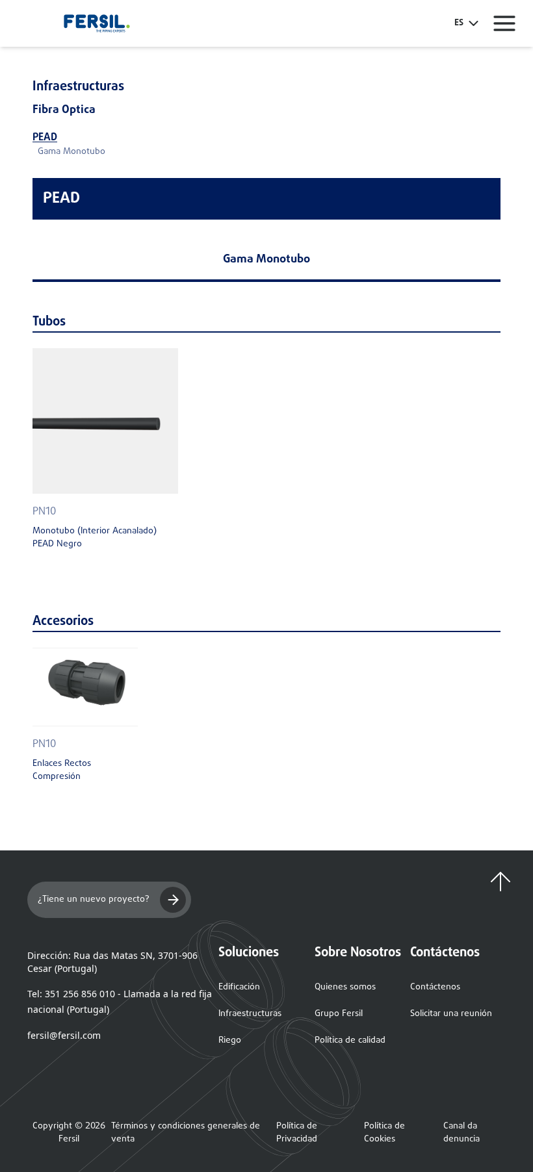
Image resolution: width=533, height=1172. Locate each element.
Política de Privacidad (296, 1133)
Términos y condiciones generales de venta (185, 1133)
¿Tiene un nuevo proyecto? (94, 899)
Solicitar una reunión (451, 1014)
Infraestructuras (249, 1014)
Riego (229, 1040)
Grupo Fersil (339, 1014)
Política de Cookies (384, 1133)
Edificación (239, 987)
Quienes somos (345, 987)
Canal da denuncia (461, 1133)
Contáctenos (435, 987)
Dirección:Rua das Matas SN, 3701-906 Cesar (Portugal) (112, 962)
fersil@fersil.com (64, 1035)
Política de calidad (350, 1040)
